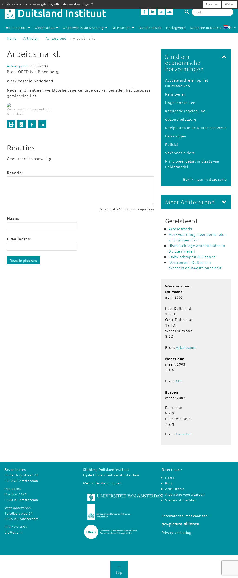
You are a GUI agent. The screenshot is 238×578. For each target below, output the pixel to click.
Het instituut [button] (17, 27)
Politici (171, 144)
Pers (168, 483)
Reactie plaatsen (23, 260)
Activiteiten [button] (122, 27)
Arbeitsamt (186, 347)
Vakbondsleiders (180, 152)
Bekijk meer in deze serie (205, 179)
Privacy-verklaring (176, 532)
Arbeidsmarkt (181, 228)
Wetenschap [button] (45, 27)
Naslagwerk (175, 27)
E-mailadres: (19, 238)
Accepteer (211, 4)
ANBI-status (175, 488)
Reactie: (15, 172)
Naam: (13, 218)
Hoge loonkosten (180, 102)
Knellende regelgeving (185, 110)
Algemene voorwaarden (185, 494)
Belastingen (175, 136)
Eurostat (183, 433)
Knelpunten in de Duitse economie (196, 127)
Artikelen (31, 38)
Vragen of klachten (181, 500)
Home (12, 38)
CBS (179, 380)
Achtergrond (56, 38)
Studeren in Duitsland (208, 27)
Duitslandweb (150, 27)
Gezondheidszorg (180, 119)
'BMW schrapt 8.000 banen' (193, 256)
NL (231, 27)
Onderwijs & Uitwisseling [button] (84, 27)
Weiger (229, 4)
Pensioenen (175, 94)
